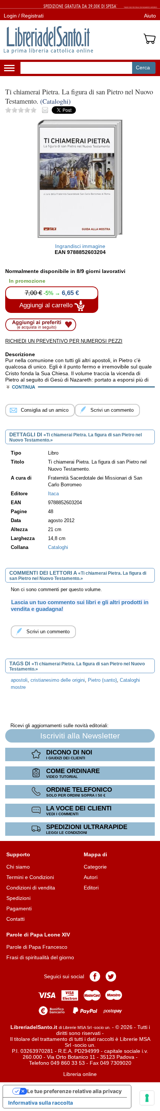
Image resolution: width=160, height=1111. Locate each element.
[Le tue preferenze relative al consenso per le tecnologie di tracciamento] (147, 1098)
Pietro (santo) (102, 680)
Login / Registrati (24, 16)
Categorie (95, 867)
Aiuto (150, 16)
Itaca (53, 493)
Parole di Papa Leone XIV (38, 935)
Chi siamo (18, 867)
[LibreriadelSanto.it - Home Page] (48, 40)
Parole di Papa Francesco (36, 947)
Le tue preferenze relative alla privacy (74, 1091)
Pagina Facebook (95, 976)
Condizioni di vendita (30, 888)
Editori (91, 888)
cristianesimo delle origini (58, 680)
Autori (90, 877)
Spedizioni (18, 898)
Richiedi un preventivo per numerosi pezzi (63, 341)
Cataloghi (58, 547)
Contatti (15, 919)
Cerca (143, 67)
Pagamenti (19, 908)
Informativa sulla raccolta (40, 1102)
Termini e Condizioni (30, 877)
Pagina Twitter (111, 976)
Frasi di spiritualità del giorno (40, 957)
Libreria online (80, 1074)
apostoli (19, 680)
